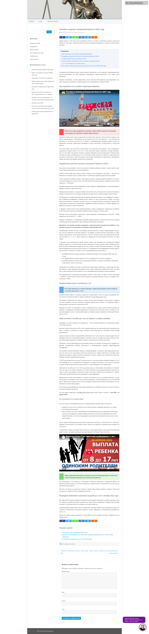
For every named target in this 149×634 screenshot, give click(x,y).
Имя (63, 592)
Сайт (63, 609)
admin (62, 32)
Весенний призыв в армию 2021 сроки (42, 69)
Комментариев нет (79, 32)
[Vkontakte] (82, 37)
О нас (40, 21)
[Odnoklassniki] (94, 37)
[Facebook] (62, 37)
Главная (31, 21)
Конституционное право (68, 544)
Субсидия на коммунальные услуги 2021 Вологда (77, 539)
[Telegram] (88, 37)
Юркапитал (33, 631)
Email (64, 601)
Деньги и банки (34, 49)
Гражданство (33, 46)
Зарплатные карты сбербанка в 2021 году (74, 532)
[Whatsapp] (75, 37)
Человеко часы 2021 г (38, 103)
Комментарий (65, 571)
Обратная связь (52, 21)
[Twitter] (69, 37)
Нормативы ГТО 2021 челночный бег (42, 78)
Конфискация (34, 56)
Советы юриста (34, 59)
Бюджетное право (35, 43)
